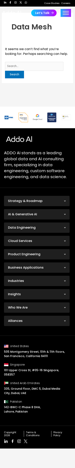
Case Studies (52, 3)
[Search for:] (34, 66)
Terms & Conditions (33, 434)
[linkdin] (5, 3)
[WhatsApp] (26, 3)
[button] (44, 13)
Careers (65, 3)
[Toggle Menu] (66, 13)
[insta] (15, 3)
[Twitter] (20, 3)
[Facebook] (10, 3)
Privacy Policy (57, 434)
